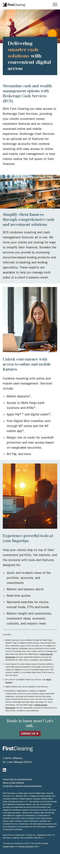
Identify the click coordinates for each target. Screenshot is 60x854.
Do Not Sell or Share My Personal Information (22, 786)
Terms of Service (26, 846)
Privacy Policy (8, 846)
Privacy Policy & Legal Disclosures (17, 779)
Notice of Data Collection (13, 782)
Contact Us (28, 733)
